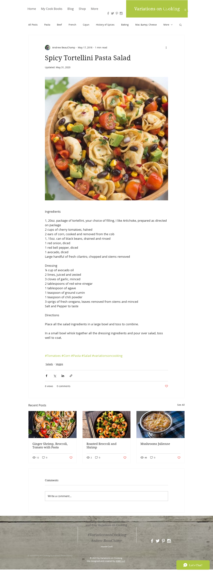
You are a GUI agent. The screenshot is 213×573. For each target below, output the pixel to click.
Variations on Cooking (157, 8)
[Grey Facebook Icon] (108, 13)
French (72, 24)
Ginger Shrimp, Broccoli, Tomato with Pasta (50, 445)
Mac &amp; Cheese (146, 24)
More (166, 24)
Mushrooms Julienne (155, 444)
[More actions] (166, 48)
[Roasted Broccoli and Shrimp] (107, 424)
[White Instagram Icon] (169, 540)
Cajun (86, 24)
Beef (59, 24)
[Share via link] (71, 375)
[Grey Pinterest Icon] (117, 13)
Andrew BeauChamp (106, 540)
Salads (49, 364)
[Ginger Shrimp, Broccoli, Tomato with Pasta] (52, 424)
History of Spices (105, 24)
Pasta (47, 24)
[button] (185, 8)
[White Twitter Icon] (157, 540)
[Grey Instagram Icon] (121, 13)
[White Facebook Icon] (152, 540)
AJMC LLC (120, 560)
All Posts (33, 24)
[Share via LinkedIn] (62, 375)
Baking (125, 24)
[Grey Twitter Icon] (112, 13)
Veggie (59, 364)
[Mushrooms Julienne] (160, 424)
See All (181, 404)
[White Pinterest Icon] (163, 540)
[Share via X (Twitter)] (54, 375)
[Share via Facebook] (46, 375)
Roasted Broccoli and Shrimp (101, 445)
